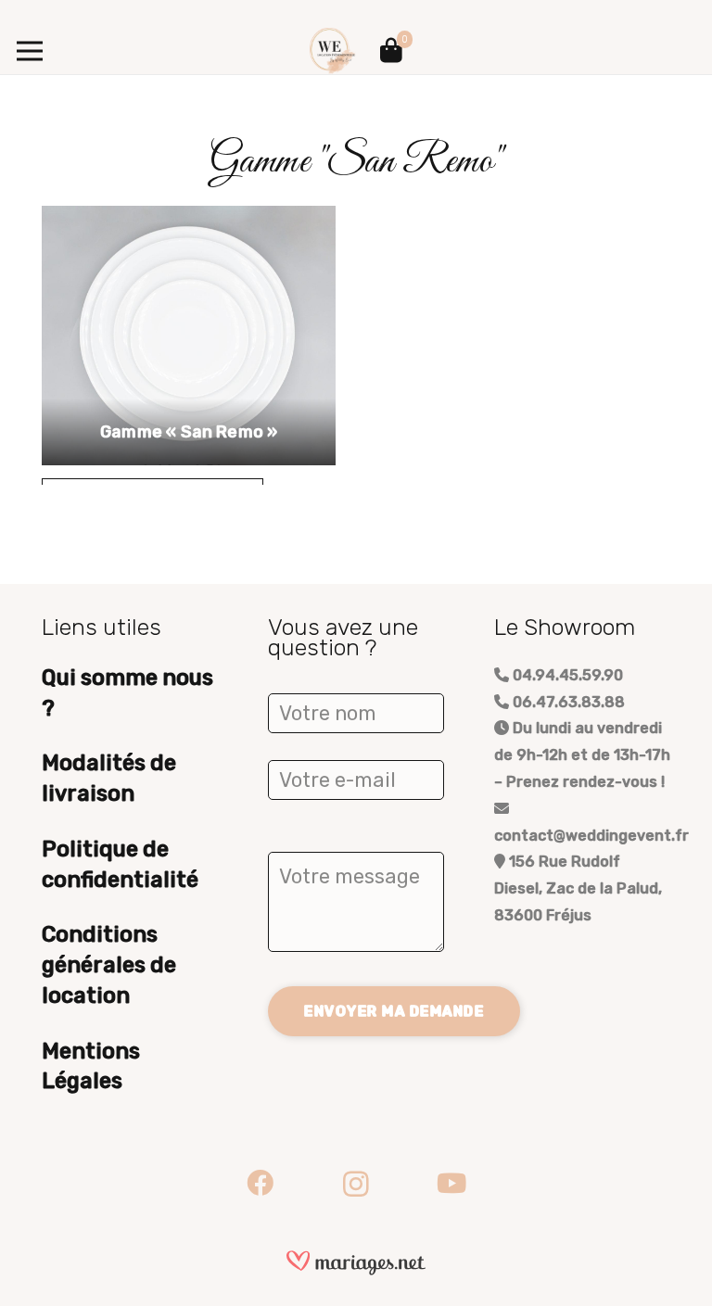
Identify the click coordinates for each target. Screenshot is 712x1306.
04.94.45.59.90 (566, 675)
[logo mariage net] (356, 1262)
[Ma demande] (391, 51)
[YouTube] (452, 1183)
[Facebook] (260, 1183)
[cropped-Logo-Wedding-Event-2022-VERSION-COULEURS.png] (333, 51)
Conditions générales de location (109, 964)
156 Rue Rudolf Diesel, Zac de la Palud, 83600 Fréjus (578, 888)
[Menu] (30, 51)
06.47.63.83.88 (567, 702)
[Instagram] (355, 1183)
